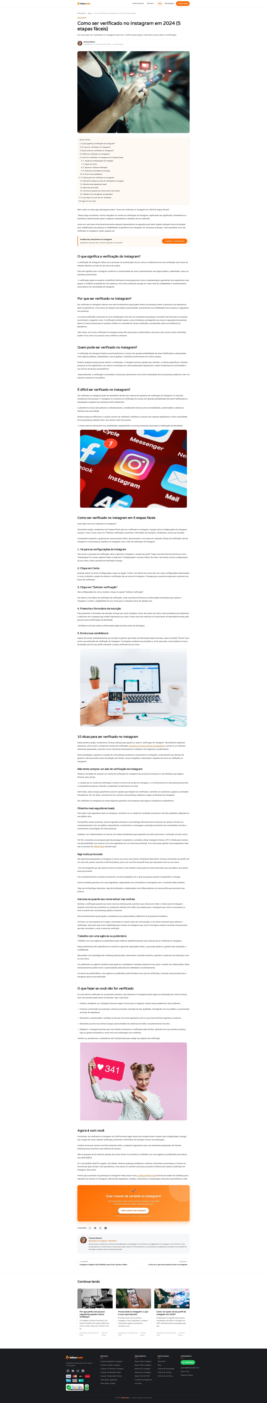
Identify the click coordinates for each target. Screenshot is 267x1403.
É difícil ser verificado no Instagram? (95, 154)
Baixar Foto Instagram (143, 1369)
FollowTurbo (81, 13)
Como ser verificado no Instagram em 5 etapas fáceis (102, 157)
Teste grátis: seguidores (108, 1380)
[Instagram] (68, 1371)
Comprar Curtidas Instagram (110, 1365)
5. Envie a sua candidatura (92, 174)
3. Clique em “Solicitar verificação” (95, 167)
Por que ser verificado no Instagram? (96, 147)
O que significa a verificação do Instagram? (98, 144)
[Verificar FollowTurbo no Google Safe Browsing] (75, 1387)
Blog (159, 3)
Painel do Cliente (187, 1375)
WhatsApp (189, 1362)
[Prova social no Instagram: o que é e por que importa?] (133, 1298)
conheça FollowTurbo (147, 1176)
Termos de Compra (164, 1372)
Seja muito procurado (90, 188)
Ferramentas (169, 3)
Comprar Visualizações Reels (110, 1372)
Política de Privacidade (166, 1369)
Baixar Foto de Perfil (142, 1376)
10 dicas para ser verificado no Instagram (97, 178)
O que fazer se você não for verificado (96, 198)
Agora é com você (88, 201)
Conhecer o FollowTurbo (174, 241)
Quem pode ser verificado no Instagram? (97, 151)
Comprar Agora (182, 3)
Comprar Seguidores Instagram (111, 1361)
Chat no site (185, 1371)
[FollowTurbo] (83, 3)
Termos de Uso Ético (165, 1376)
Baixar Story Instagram (143, 1372)
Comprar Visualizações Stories (111, 1376)
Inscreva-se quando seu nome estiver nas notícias (101, 191)
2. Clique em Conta (90, 164)
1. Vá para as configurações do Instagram (98, 161)
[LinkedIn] (83, 1371)
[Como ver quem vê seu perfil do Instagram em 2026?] (172, 1298)
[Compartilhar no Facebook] (95, 1228)
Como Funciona (138, 3)
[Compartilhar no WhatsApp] (90, 1228)
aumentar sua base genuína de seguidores (147, 746)
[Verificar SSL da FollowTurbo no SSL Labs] (87, 1387)
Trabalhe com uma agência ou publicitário (98, 194)
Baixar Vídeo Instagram (143, 1361)
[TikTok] (78, 1371)
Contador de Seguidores (143, 1380)
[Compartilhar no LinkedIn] (105, 1228)
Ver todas (138, 1383)
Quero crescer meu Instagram (133, 1211)
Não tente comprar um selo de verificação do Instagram (103, 181)
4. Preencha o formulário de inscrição (96, 171)
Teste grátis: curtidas (107, 1383)
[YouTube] (73, 1371)
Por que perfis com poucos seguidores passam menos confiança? (92, 1314)
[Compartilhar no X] (100, 1228)
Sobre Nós (161, 1361)
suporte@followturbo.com (190, 1368)
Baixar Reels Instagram (143, 1365)
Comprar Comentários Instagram (112, 1369)
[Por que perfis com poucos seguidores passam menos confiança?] (95, 1298)
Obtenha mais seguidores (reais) (95, 184)
